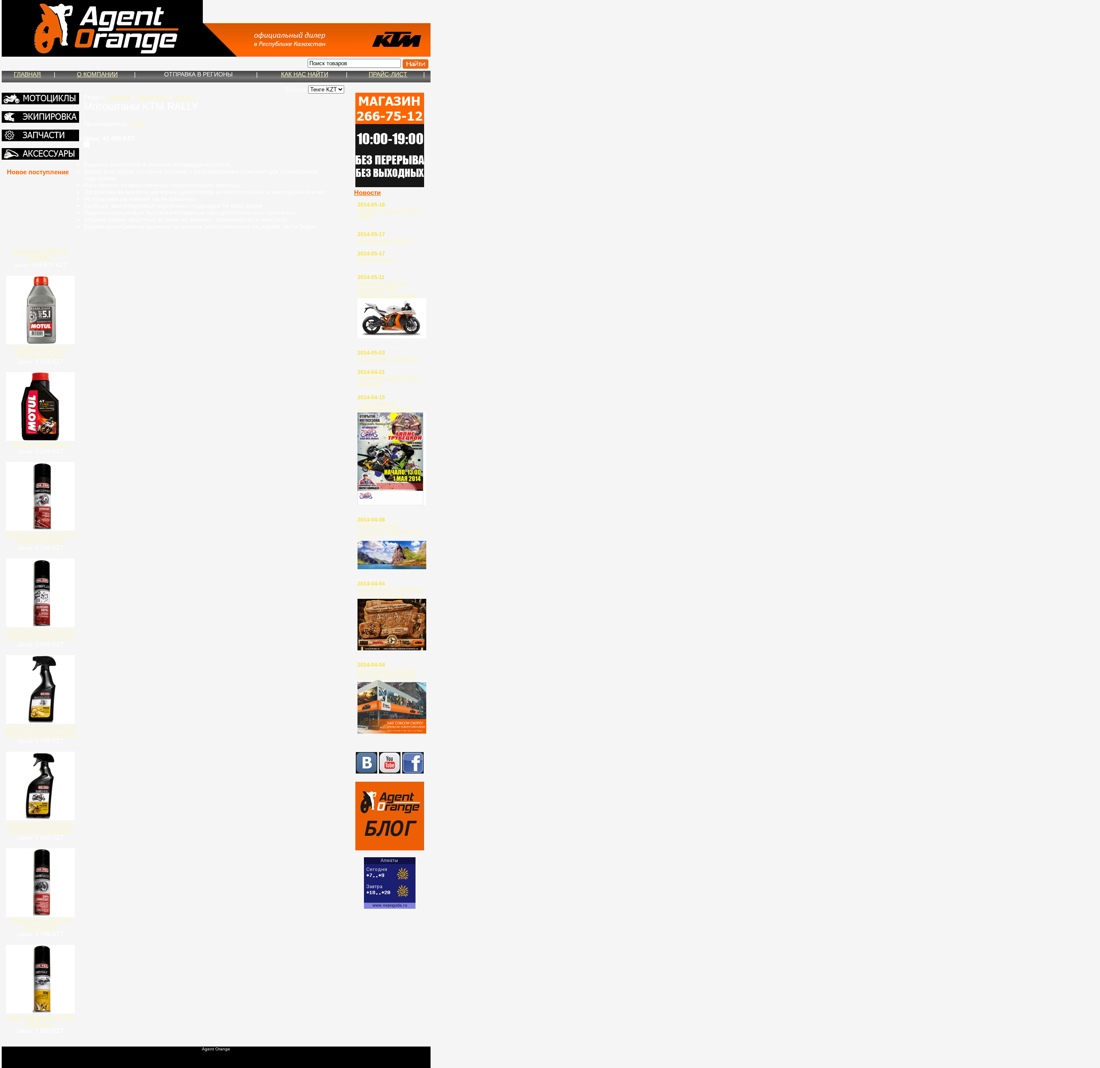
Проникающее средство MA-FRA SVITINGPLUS (40, 634)
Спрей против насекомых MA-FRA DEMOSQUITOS (40, 730)
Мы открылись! (376, 260)
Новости (367, 192)
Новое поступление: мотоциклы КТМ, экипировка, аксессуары (387, 289)
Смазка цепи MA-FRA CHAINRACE (40, 924)
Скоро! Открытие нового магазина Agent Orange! (387, 674)
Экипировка (152, 97)
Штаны (183, 97)
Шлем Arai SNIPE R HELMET (40, 254)
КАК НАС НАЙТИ (304, 74)
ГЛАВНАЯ (27, 74)
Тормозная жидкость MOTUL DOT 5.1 (41, 351)
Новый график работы (385, 240)
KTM (136, 123)
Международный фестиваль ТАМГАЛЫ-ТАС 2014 (390, 532)
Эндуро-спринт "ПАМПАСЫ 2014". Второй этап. (391, 593)
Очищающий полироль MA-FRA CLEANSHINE (40, 827)
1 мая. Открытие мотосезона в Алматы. (385, 406)
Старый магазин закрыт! (388, 359)
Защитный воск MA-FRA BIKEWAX (40, 1020)
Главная (119, 97)
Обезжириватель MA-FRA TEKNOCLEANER (40, 537)
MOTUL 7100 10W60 (40, 444)
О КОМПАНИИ (97, 74)
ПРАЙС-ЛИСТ (388, 74)
